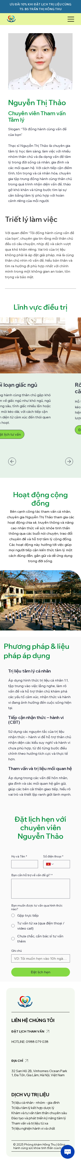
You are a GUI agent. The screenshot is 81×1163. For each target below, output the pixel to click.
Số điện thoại (53, 856)
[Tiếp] (69, 461)
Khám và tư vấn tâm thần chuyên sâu (39, 1113)
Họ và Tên (19, 856)
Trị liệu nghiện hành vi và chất (33, 1128)
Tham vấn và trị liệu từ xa (29, 1123)
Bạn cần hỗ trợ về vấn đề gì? (31, 875)
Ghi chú (16, 951)
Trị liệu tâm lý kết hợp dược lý (32, 1108)
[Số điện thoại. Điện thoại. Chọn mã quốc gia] (50, 864)
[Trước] (12, 461)
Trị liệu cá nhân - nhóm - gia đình (35, 1103)
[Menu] (71, 19)
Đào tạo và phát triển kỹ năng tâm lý (38, 1118)
